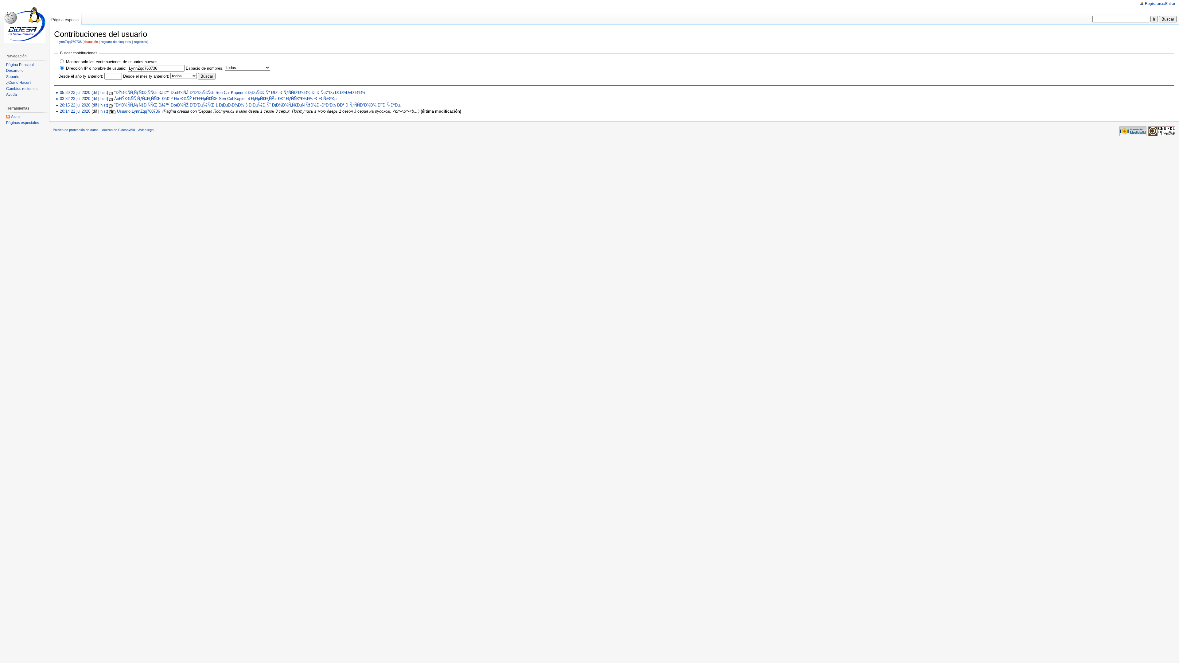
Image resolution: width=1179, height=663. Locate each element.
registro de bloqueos (116, 42)
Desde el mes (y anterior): (146, 76)
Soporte (12, 77)
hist (103, 92)
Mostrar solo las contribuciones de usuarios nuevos (112, 62)
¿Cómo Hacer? (19, 82)
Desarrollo (15, 70)
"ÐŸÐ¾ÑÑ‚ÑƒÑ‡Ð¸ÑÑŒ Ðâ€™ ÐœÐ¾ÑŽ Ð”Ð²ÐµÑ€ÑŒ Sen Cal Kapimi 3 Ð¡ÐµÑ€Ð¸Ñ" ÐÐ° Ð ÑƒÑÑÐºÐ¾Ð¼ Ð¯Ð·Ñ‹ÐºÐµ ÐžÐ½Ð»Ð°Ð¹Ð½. (240, 92)
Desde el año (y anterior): (80, 76)
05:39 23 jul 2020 (75, 92)
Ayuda (11, 94)
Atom (15, 116)
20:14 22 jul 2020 (75, 111)
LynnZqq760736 (69, 42)
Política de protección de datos (76, 130)
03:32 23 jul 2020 (75, 98)
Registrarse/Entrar (1160, 4)
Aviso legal (146, 130)
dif (95, 92)
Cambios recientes (21, 89)
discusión (91, 42)
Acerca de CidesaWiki (118, 130)
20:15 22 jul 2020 (75, 105)
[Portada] (24, 24)
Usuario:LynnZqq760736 (138, 111)
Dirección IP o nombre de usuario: (96, 68)
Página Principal (20, 65)
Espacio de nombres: (205, 68)
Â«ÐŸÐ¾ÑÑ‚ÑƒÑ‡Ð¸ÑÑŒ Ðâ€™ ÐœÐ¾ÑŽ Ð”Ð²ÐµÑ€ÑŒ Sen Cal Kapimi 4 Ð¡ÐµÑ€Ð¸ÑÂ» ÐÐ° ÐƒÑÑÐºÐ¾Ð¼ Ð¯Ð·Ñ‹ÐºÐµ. (226, 98)
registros (140, 42)
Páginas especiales (22, 123)
